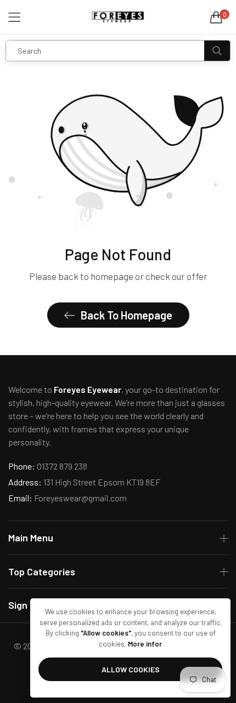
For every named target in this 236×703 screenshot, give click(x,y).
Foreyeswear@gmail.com (67, 498)
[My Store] (118, 17)
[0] (216, 17)
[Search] (217, 51)
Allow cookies (131, 669)
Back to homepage (126, 315)
